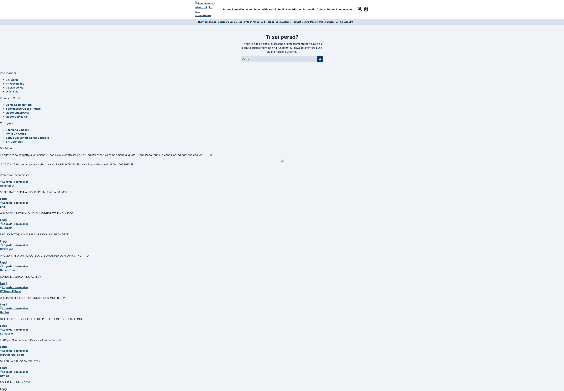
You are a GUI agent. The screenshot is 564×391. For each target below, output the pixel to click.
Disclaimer (13, 91)
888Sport (6, 227)
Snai (3, 206)
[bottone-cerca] (320, 59)
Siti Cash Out (14, 141)
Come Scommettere (19, 104)
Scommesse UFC (344, 22)
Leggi (3, 198)
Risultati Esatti (263, 9)
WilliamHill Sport (10, 291)
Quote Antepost (283, 22)
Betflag (4, 375)
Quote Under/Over (17, 112)
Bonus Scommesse (339, 9)
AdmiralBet (7, 185)
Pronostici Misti (301, 22)
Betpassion (7, 333)
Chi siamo (12, 79)
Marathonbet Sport (12, 354)
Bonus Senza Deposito (237, 9)
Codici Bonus (267, 22)
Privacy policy (15, 83)
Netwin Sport (8, 270)
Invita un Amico (251, 22)
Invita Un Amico (16, 133)
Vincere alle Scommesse (230, 22)
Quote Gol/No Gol (17, 116)
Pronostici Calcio (314, 9)
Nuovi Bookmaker (207, 22)
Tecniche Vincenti (17, 129)
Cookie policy (15, 87)
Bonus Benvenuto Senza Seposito (27, 137)
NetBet (4, 312)
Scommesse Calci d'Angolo (23, 108)
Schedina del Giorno (288, 9)
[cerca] (360, 9)
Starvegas (6, 249)
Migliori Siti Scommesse (322, 22)
